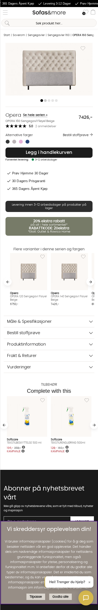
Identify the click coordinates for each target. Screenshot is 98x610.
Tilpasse (36, 596)
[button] (85, 597)
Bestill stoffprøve (76, 135)
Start (7, 35)
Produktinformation (26, 344)
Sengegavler (36, 35)
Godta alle (60, 596)
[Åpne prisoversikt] (23, 451)
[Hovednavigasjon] (5, 13)
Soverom (19, 35)
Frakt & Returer (22, 356)
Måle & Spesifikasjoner (29, 321)
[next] (90, 282)
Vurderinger (19, 367)
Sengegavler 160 (59, 35)
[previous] (8, 282)
